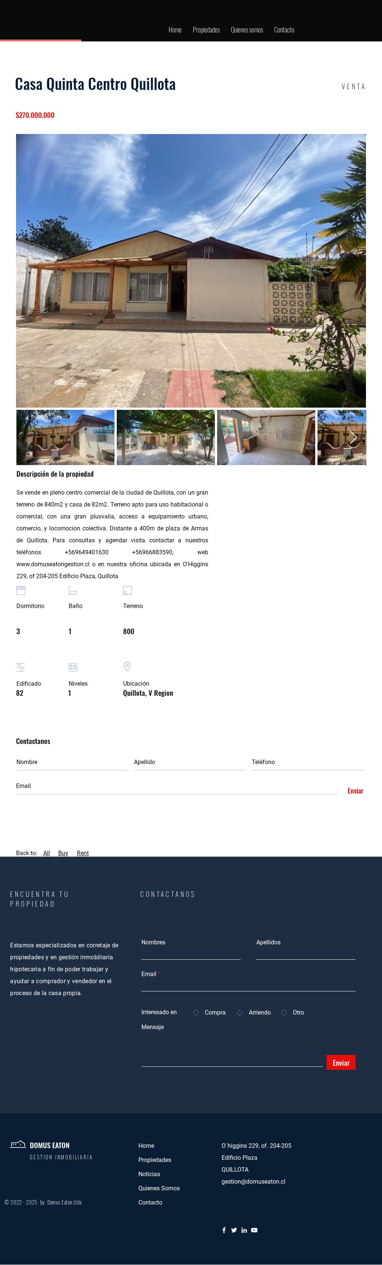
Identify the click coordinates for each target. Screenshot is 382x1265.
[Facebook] (224, 1230)
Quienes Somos (159, 1188)
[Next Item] (353, 437)
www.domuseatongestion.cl (53, 564)
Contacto (150, 1202)
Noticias (149, 1174)
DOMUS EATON (49, 1145)
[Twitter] (234, 1230)
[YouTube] (254, 1230)
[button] (206, 29)
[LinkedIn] (244, 1230)
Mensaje (152, 1027)
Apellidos (268, 942)
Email (148, 974)
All (46, 853)
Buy (63, 853)
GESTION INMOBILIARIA (62, 1157)
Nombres (153, 942)
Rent (83, 853)
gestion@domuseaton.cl (253, 1181)
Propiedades (154, 1159)
